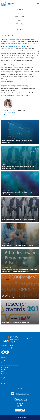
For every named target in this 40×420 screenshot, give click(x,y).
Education (4, 369)
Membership (5, 374)
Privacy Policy (5, 383)
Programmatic (20, 13)
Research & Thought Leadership (10, 365)
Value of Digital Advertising (20, 25)
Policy (3, 363)
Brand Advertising (20, 16)
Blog (2, 371)
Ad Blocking (20, 9)
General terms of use (7, 381)
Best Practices (5, 367)
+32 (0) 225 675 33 (7, 345)
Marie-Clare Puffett (9, 113)
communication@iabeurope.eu (10, 348)
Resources (20, 29)
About (3, 361)
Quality (20, 20)
